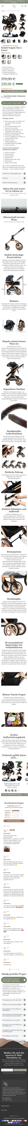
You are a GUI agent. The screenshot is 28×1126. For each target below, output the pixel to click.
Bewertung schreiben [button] (14, 821)
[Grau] (3, 61)
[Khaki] (8, 56)
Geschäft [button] (5, 1106)
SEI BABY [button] (4, 1110)
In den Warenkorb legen (12, 795)
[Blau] (14, 56)
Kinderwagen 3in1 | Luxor (12, 783)
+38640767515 (7, 1098)
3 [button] (14, 969)
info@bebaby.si (8, 1099)
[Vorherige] (11, 780)
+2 (18, 790)
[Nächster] (13, 780)
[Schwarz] (3, 56)
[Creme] (8, 61)
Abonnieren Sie (20, 1070)
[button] (4, 6)
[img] (6, 833)
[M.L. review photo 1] (6, 848)
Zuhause (3, 11)
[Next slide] (26, 41)
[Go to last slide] (2, 41)
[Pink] (19, 56)
